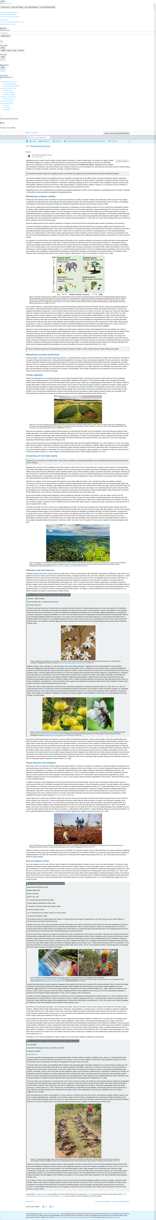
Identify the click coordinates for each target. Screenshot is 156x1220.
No (53, 1206)
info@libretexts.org (114, 1217)
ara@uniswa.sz (32, 1054)
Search (29, 137)
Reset (3, 47)
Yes (46, 1206)
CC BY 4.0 (90, 1194)
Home (34, 141)
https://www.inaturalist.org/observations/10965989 (60, 735)
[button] (6, 107)
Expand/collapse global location (129, 141)
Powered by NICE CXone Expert (51, 1213)
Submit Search (5, 36)
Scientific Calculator (9, 94)
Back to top (29, 1201)
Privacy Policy (58, 1217)
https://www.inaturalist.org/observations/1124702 (72, 663)
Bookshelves (46, 141)
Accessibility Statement (81, 1217)
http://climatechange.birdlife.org (63, 795)
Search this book (5, 30)
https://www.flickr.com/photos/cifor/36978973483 (67, 566)
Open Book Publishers (37, 157)
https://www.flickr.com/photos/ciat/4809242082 (43, 979)
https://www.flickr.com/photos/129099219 (54, 981)
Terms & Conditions (69, 1217)
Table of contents (122, 161)
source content (62, 1196)
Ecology (58, 141)
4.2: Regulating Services (40, 1194)
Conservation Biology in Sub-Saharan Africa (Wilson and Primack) (85, 141)
